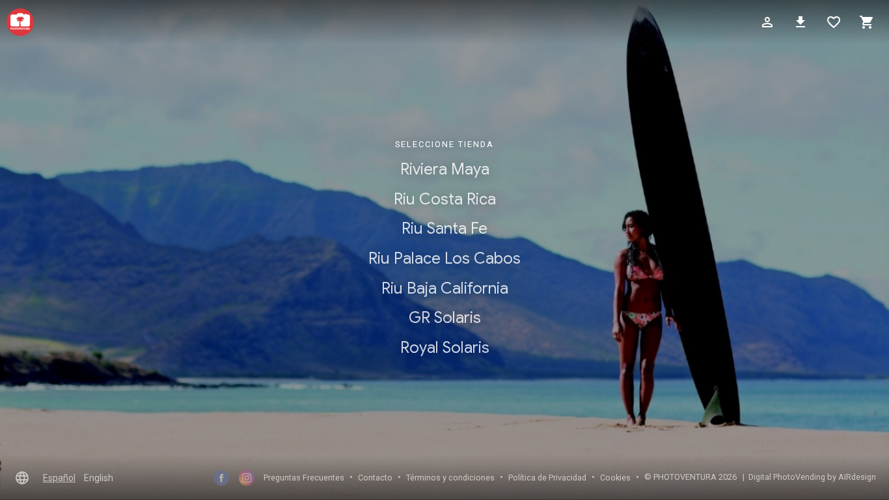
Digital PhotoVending (786, 477)
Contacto (375, 477)
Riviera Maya (444, 169)
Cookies (615, 477)
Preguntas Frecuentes (304, 477)
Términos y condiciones (450, 477)
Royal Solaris (444, 347)
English (98, 478)
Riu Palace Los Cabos (444, 258)
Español (59, 478)
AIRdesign (857, 477)
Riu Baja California (444, 288)
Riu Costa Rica (445, 199)
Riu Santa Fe (444, 228)
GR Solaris (445, 317)
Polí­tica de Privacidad (547, 477)
